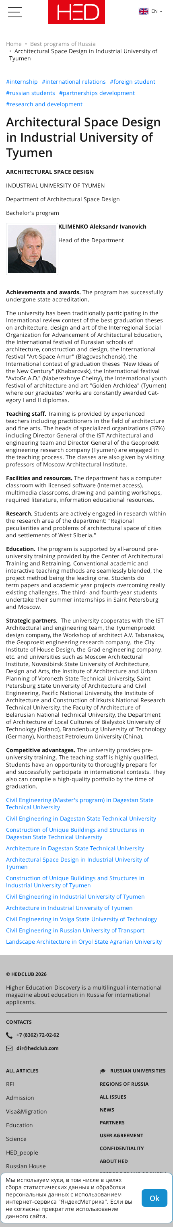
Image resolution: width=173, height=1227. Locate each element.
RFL (10, 1084)
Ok (154, 1198)
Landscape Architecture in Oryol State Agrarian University (84, 941)
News (107, 1110)
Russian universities (138, 1071)
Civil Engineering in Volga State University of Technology (81, 919)
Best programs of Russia (63, 43)
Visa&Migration (26, 1111)
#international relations (74, 81)
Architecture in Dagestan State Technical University (75, 848)
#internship (22, 81)
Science (16, 1138)
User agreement (121, 1135)
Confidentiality (122, 1148)
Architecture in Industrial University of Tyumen (69, 907)
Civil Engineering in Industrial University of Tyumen (75, 896)
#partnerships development (97, 93)
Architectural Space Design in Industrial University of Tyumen (77, 863)
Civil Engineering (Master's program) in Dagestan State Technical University (80, 803)
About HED (114, 1161)
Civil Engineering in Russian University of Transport (75, 930)
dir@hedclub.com (37, 1048)
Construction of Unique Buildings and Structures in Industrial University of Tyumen (75, 881)
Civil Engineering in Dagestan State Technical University (81, 818)
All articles (22, 1071)
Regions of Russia (124, 1084)
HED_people (22, 1152)
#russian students (30, 93)
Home (14, 43)
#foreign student (132, 81)
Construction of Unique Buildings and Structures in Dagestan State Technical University (75, 833)
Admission (20, 1097)
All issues (113, 1097)
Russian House (26, 1166)
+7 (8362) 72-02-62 (37, 1035)
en (154, 11)
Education (19, 1125)
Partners (112, 1123)
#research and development (44, 104)
